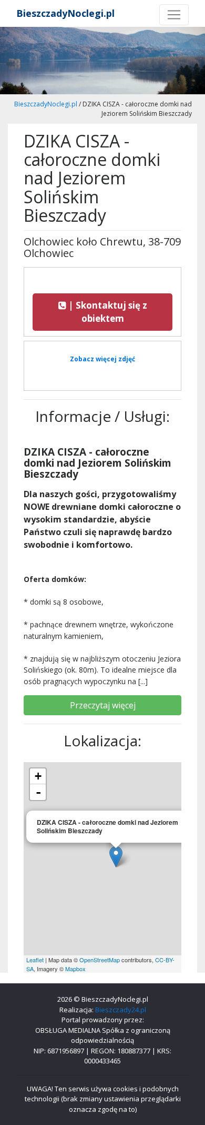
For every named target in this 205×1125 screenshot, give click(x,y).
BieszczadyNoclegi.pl (65, 13)
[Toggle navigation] (174, 14)
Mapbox (75, 968)
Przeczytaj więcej (103, 705)
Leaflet (35, 959)
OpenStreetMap (99, 959)
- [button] (38, 792)
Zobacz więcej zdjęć (102, 358)
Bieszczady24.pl (120, 1009)
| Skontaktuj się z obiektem (106, 312)
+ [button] (38, 776)
